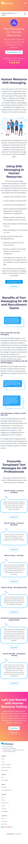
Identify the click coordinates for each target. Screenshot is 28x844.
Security (3, 805)
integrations (13, 430)
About (2, 759)
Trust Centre (4, 808)
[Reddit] (9, 827)
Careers (3, 761)
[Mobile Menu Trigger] (25, 3)
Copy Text (14, 517)
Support (3, 818)
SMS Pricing (3, 787)
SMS (2, 777)
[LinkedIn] (2, 827)
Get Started (14, 728)
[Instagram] (6, 827)
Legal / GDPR (4, 824)
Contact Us (14, 286)
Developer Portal (5, 802)
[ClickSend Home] (7, 743)
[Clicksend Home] (8, 3)
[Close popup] (25, 14)
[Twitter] (11, 827)
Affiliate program (5, 770)
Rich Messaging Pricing (6, 790)
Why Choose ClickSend (6, 764)
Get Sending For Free (14, 52)
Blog (2, 797)
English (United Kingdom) (8, 746)
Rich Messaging (4, 780)
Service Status (4, 821)
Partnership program (5, 767)
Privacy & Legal (10, 834)
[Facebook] (4, 827)
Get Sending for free (14, 282)
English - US (15, 13)
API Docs (3, 800)
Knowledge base (4, 811)
